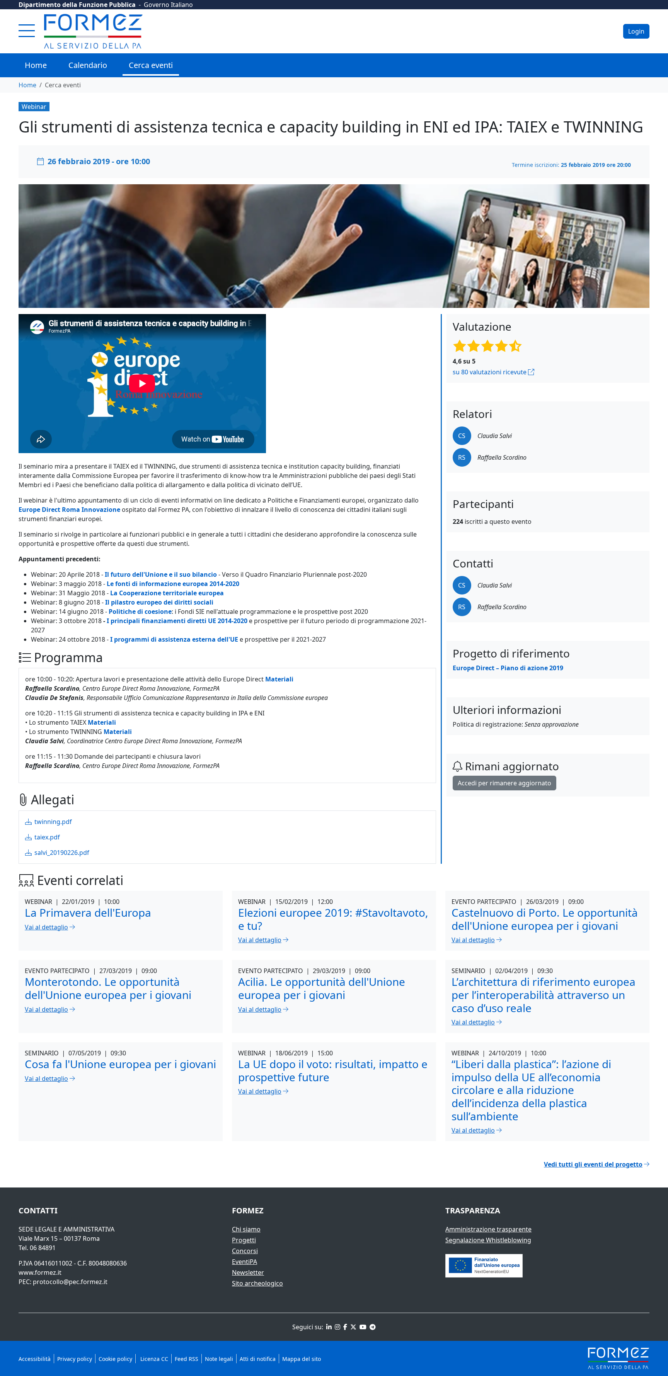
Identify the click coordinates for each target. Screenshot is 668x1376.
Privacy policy (74, 1358)
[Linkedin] (328, 1327)
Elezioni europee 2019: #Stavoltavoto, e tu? (333, 919)
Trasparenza (472, 1210)
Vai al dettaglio (46, 927)
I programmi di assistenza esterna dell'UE (174, 639)
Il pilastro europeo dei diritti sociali (159, 602)
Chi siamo (246, 1229)
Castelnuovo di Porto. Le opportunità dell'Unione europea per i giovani (545, 919)
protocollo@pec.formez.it (70, 1281)
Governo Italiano (168, 4)
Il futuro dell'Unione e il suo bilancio (161, 574)
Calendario (87, 65)
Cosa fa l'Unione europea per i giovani (120, 1064)
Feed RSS (186, 1358)
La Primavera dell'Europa (88, 912)
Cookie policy (115, 1358)
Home (36, 65)
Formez (248, 1210)
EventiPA (244, 1261)
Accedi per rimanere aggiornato (504, 783)
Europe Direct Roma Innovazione (69, 509)
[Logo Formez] (93, 31)
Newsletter (248, 1272)
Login (636, 31)
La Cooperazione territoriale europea (167, 593)
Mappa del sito (301, 1358)
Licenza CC (153, 1358)
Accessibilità (35, 1358)
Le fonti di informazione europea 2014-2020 (173, 583)
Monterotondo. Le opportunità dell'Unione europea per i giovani (108, 988)
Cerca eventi (151, 65)
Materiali (102, 722)
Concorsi (245, 1251)
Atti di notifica (258, 1358)
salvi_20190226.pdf (61, 852)
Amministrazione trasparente (488, 1229)
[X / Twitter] (352, 1327)
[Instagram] (336, 1327)
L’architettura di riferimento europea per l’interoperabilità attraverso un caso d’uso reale (544, 994)
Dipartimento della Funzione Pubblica (77, 4)
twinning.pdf (52, 821)
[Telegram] (372, 1327)
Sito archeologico (257, 1283)
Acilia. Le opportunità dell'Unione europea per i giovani (321, 988)
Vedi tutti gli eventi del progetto (593, 1164)
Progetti (244, 1240)
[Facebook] (344, 1327)
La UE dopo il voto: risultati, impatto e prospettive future (333, 1070)
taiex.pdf (46, 837)
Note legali (219, 1358)
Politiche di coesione (140, 611)
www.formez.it (40, 1272)
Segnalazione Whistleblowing (488, 1240)
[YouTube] (362, 1327)
